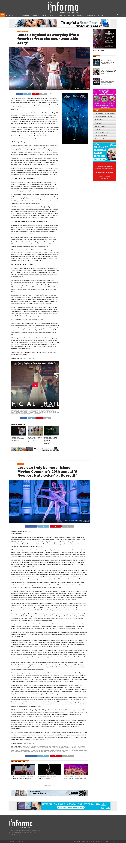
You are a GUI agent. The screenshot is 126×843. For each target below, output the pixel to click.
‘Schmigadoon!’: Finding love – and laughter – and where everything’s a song (75, 778)
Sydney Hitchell (53, 751)
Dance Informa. (29, 358)
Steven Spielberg (26, 414)
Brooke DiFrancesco (65, 746)
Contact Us (61, 15)
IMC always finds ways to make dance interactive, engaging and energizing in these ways (59, 556)
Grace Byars (60, 747)
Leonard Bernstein (53, 412)
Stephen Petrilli (41, 751)
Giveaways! (25, 15)
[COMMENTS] (51, 93)
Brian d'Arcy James (37, 410)
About (93, 841)
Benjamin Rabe (53, 746)
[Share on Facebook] (19, 93)
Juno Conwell (48, 749)
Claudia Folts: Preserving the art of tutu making (17, 438)
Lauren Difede (68, 749)
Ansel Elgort (25, 410)
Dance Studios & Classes (103, 117)
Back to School (100, 120)
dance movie (53, 411)
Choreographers (100, 132)
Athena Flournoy (42, 746)
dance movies (15, 412)
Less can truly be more (18, 732)
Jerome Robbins (33, 412)
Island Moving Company (24, 749)
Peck (34, 327)
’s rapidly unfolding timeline (35, 274)
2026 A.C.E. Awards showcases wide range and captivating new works (22, 777)
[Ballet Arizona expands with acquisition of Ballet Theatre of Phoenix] (35, 435)
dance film (36, 411)
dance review (81, 746)
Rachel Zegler (16, 414)
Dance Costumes (101, 126)
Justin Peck (42, 412)
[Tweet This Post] (27, 93)
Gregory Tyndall (70, 747)
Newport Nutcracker (22, 750)
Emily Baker (52, 747)
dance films (44, 411)
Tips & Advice (35, 15)
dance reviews (16, 747)
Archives (106, 841)
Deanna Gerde (25, 747)
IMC (78, 747)
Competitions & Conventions (105, 113)
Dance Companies (101, 136)
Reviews (83, 750)
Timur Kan (61, 751)
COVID (74, 746)
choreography (28, 411)
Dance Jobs (99, 139)
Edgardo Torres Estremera (39, 747)
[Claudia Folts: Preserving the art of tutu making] (18, 435)
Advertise (71, 15)
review (78, 750)
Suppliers (98, 123)
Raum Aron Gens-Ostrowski (67, 750)
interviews (24, 412)
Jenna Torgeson (38, 749)
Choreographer (48, 410)
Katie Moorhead (58, 749)
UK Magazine (102, 15)
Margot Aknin (78, 749)
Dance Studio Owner (49, 15)
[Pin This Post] (35, 93)
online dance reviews (50, 750)
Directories (80, 15)
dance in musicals (41, 107)
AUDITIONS (9, 15)
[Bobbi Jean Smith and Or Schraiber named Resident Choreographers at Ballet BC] (51, 435)
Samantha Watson (30, 751)
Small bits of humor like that (66, 618)
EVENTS (17, 15)
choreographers (17, 411)
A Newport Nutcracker (29, 746)
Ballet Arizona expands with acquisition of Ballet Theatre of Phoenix (35, 439)
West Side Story (38, 414)
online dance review (36, 750)
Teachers (98, 129)
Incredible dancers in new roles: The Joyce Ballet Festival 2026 (49, 777)
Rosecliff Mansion (17, 751)
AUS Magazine (91, 15)
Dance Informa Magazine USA (81, 841)
